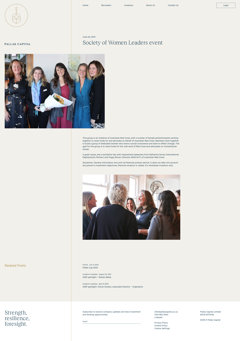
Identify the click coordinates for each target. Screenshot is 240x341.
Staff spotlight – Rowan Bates (97, 277)
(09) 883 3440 (161, 315)
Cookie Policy (160, 326)
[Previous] (84, 208)
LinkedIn (158, 318)
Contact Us (173, 5)
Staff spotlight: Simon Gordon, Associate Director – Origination (113, 287)
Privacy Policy (161, 323)
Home (85, 5)
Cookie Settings (162, 328)
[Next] (178, 208)
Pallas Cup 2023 (90, 268)
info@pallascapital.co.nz (166, 312)
